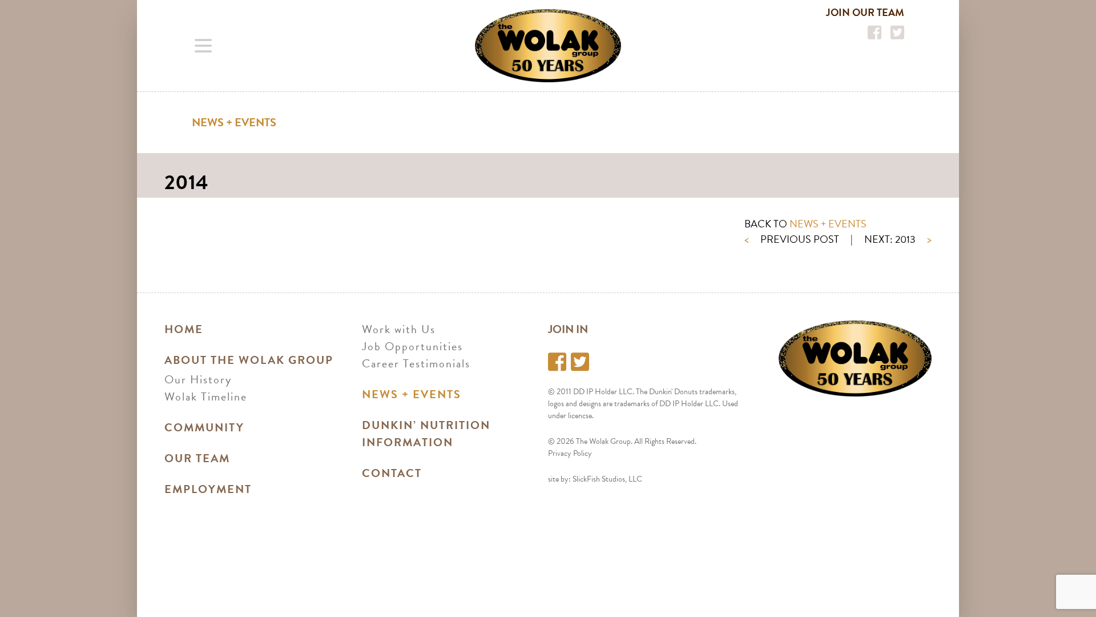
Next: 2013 (898, 239)
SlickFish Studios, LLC (607, 479)
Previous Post (791, 239)
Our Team (197, 458)
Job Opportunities (412, 346)
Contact (392, 473)
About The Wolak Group (248, 359)
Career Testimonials (416, 363)
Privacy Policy (570, 453)
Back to (805, 223)
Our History (198, 379)
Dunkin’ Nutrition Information (426, 433)
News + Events (234, 122)
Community (204, 427)
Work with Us (399, 329)
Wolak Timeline (205, 396)
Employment (208, 489)
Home (183, 329)
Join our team (865, 12)
